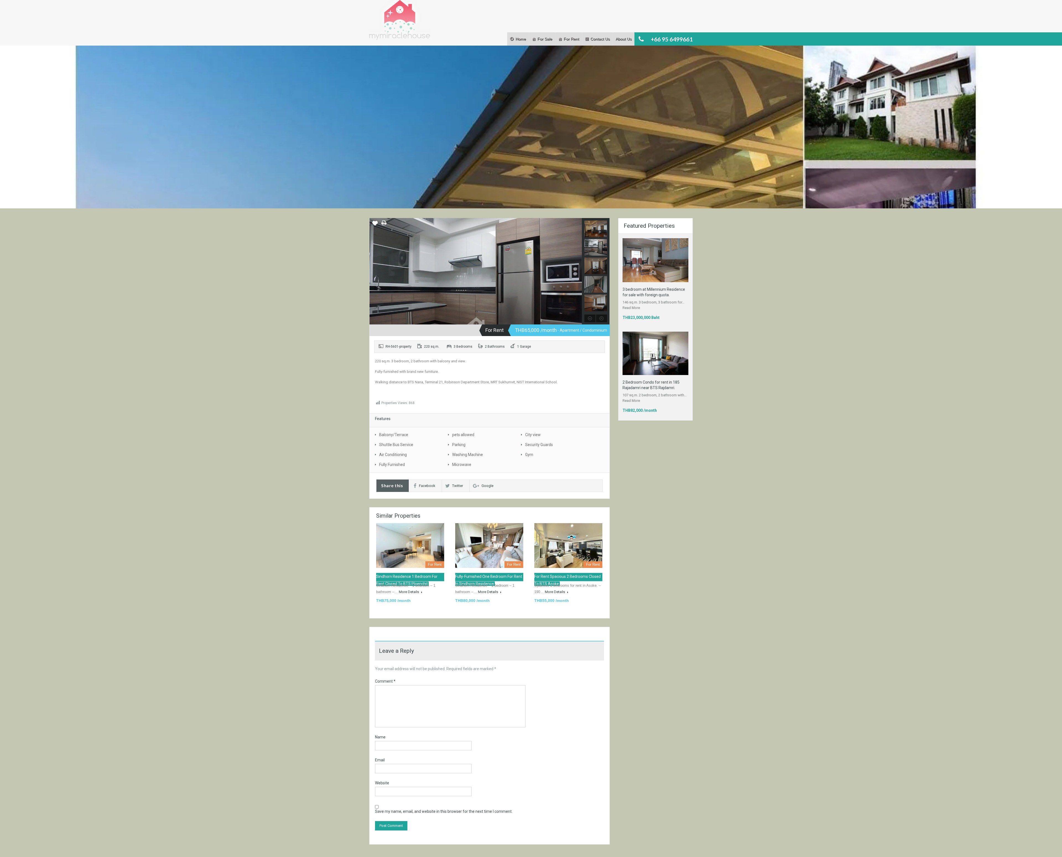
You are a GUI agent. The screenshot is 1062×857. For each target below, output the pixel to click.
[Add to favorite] (375, 225)
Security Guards (539, 444)
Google (487, 486)
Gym (529, 454)
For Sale (544, 39)
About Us (624, 39)
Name (380, 737)
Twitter (457, 486)
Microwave (461, 464)
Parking (458, 444)
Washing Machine (467, 454)
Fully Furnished (392, 464)
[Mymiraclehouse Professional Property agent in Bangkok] (399, 23)
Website (382, 783)
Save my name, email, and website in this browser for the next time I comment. (443, 811)
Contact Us (600, 39)
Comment (385, 681)
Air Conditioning (393, 454)
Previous (374, 271)
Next (577, 271)
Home (521, 39)
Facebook (427, 486)
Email (380, 760)
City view (533, 435)
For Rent (571, 39)
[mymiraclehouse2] (475, 288)
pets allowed (463, 435)
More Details (409, 592)
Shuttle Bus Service (396, 444)
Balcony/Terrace (393, 435)
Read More (631, 308)
